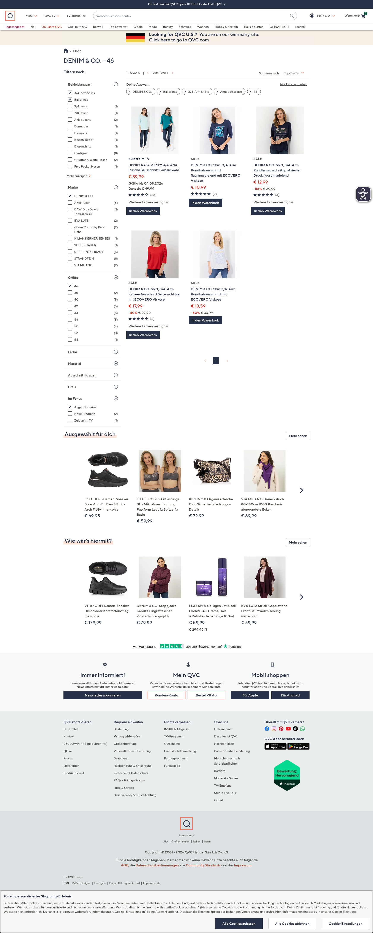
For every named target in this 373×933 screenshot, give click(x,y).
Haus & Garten (254, 26)
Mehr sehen (298, 436)
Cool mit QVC (77, 26)
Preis (72, 387)
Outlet (218, 800)
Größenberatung (125, 743)
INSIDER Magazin (176, 729)
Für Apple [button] (250, 695)
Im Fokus (75, 398)
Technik (300, 26)
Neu (33, 26)
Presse (68, 758)
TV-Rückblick (76, 15)
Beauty (168, 26)
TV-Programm (173, 736)
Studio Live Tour (225, 793)
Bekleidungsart (80, 84)
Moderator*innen (226, 778)
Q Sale (138, 26)
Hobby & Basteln (226, 26)
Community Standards (203, 865)
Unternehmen (223, 729)
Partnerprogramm (176, 758)
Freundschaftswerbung (180, 751)
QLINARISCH (279, 26)
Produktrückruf (73, 773)
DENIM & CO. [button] (142, 91)
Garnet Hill (115, 883)
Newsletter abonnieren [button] (103, 695)
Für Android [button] (290, 695)
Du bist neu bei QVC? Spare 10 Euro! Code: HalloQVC (185, 4)
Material (74, 363)
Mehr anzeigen (77, 176)
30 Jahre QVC (52, 26)
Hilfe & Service (124, 787)
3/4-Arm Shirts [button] (198, 91)
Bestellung (121, 729)
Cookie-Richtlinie (344, 911)
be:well (98, 26)
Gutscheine (172, 743)
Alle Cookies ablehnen (292, 923)
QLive (67, 751)
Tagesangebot (14, 26)
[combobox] (190, 16)
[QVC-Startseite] (66, 51)
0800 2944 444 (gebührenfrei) (85, 743)
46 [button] (255, 91)
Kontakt (68, 736)
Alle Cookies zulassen (239, 923)
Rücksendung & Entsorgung (133, 765)
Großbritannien (180, 841)
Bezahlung (121, 758)
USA (165, 841)
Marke (73, 187)
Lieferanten (71, 765)
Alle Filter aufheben (293, 84)
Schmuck (185, 26)
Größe (73, 277)
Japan (207, 841)
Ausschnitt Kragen (82, 375)
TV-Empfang (223, 785)
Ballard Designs (81, 883)
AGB (124, 865)
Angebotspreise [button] (231, 91)
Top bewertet (118, 26)
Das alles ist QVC (225, 736)
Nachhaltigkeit (224, 743)
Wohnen (203, 26)
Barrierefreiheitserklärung (232, 751)
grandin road (132, 883)
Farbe (72, 352)
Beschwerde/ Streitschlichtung (135, 795)
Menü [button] (29, 15)
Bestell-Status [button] (207, 695)
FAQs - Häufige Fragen (129, 780)
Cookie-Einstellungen (345, 923)
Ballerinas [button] (170, 91)
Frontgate (100, 883)
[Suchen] (293, 16)
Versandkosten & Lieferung (132, 751)
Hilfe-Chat (70, 729)
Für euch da (172, 765)
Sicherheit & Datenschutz (131, 773)
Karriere (219, 771)
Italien (197, 841)
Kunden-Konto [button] (166, 695)
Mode (153, 26)
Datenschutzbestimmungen (157, 865)
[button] (318, 15)
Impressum (242, 865)
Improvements (151, 883)
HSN (66, 883)
